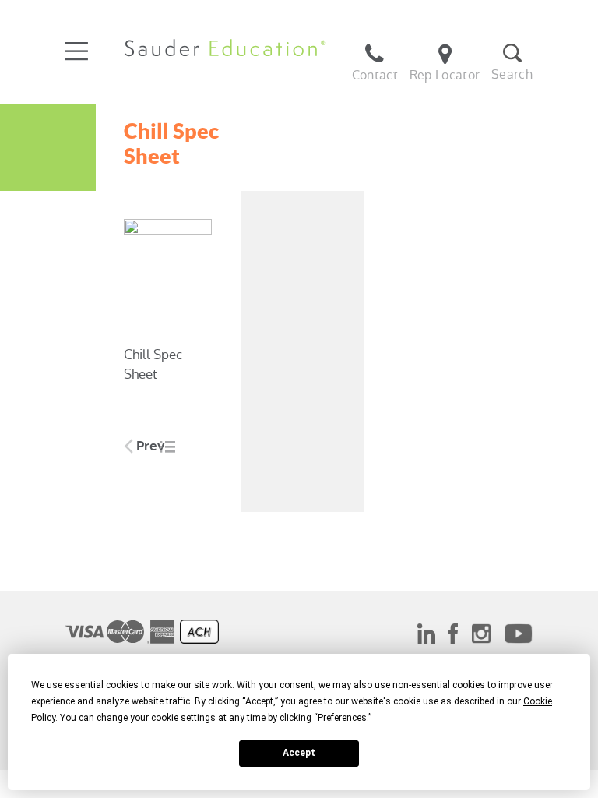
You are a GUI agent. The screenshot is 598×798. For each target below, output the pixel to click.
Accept (299, 752)
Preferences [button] (342, 717)
